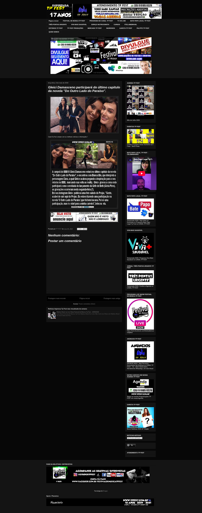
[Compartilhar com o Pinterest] (86, 229)
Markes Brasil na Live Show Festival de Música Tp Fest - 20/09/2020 (78, 312)
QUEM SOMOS (54, 32)
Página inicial (53, 21)
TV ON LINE (121, 21)
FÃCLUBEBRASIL (130, 24)
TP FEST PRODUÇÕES (75, 28)
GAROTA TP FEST (125, 28)
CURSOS (117, 24)
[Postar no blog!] (80, 229)
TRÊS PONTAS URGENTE (58, 24)
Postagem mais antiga (112, 298)
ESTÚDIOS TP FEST (56, 28)
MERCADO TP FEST (95, 28)
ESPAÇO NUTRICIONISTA (100, 24)
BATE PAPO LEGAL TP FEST (140, 21)
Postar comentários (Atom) (87, 304)
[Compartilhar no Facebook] (84, 229)
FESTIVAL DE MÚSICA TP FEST (74, 21)
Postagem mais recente (57, 298)
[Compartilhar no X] (82, 229)
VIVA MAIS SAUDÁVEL (79, 24)
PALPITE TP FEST (143, 28)
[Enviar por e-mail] (78, 229)
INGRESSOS (110, 28)
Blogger (105, 491)
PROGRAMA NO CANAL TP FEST (101, 21)
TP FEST (55, 8)
